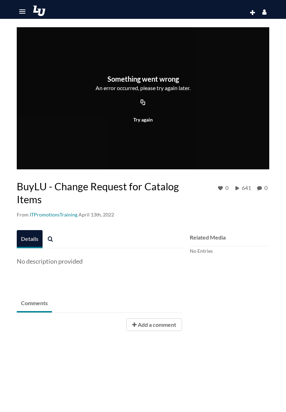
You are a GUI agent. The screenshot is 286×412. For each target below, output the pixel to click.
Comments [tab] (34, 303)
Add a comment (156, 324)
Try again (143, 120)
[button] (22, 11)
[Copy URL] (143, 103)
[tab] (30, 239)
